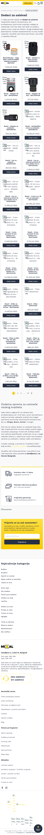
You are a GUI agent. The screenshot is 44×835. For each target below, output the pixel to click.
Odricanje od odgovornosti (10, 705)
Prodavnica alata (6, 10)
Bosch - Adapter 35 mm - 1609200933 (11, 94)
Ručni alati (5, 588)
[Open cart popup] (38, 3)
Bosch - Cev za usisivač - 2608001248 (10, 162)
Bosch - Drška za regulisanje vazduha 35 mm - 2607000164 (11, 305)
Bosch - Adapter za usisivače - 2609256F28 (11, 127)
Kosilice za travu (7, 606)
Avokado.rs (20, 832)
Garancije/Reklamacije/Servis (24, 500)
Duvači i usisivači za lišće (10, 774)
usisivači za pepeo (18, 446)
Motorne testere (7, 625)
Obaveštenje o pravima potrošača (13, 709)
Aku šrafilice (5, 632)
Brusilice (4, 572)
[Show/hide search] (35, 3)
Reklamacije (5, 746)
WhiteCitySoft (31, 832)
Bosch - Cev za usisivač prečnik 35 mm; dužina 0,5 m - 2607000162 (33, 163)
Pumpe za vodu (6, 610)
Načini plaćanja (6, 733)
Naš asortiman (6, 750)
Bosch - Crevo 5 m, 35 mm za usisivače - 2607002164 (33, 197)
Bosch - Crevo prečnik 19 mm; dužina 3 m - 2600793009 (11, 234)
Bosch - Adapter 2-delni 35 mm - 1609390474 (33, 59)
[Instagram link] (6, 787)
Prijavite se (22, 542)
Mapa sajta (5, 754)
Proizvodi (28, 3)
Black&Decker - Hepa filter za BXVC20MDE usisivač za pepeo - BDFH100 (11, 60)
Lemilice (4, 601)
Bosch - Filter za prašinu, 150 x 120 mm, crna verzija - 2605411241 (33, 340)
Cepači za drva (6, 582)
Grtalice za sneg (7, 598)
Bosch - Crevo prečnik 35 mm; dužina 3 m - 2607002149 (11, 270)
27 (28, 393)
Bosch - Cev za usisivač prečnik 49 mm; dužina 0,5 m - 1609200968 (11, 198)
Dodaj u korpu (11, 71)
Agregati (4, 616)
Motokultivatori (6, 628)
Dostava (4, 713)
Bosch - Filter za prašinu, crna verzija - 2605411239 (11, 375)
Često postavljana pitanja (10, 696)
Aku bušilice (5, 591)
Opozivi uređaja (6, 718)
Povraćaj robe (6, 741)
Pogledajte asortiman (21, 475)
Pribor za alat (18, 10)
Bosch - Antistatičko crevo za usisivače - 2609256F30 (33, 127)
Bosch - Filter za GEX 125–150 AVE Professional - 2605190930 (11, 340)
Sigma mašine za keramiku (11, 579)
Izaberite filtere (38, 830)
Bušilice (4, 569)
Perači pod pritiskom (8, 594)
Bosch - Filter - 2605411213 (33, 304)
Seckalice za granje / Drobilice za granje (16, 769)
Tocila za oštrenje (7, 622)
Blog (2, 722)
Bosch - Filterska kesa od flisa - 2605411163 (33, 375)
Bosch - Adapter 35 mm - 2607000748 (33, 94)
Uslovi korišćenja (7, 701)
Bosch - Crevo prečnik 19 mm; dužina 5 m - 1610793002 (33, 234)
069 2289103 (18, 677)
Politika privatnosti (8, 737)
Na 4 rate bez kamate (22, 487)
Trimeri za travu (7, 613)
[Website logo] (6, 3)
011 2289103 (17, 679)
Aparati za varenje (7, 576)
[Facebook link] (3, 787)
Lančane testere (7, 765)
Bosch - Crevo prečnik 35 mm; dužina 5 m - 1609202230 (33, 270)
